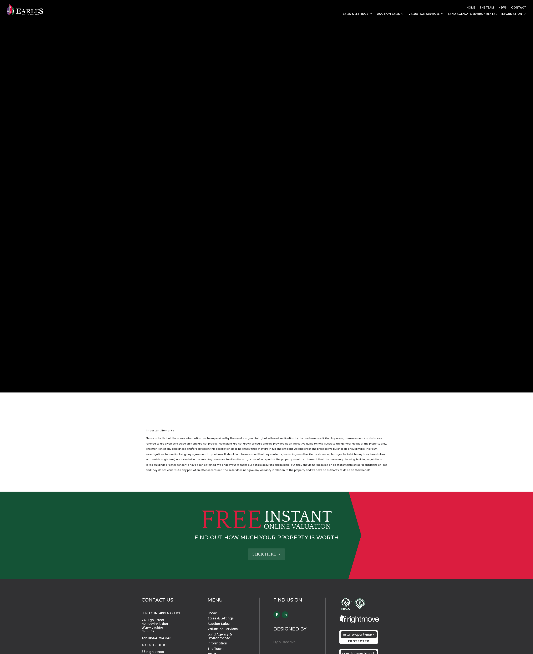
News (502, 8)
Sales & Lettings (355, 14)
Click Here (264, 554)
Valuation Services (424, 14)
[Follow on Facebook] (276, 614)
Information (217, 643)
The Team (487, 8)
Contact (518, 8)
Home (471, 8)
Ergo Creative (284, 642)
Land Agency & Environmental (472, 14)
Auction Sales (388, 14)
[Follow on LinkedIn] (285, 614)
